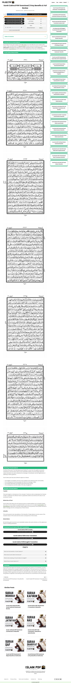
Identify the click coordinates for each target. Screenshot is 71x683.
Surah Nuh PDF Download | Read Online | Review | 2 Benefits (59, 129)
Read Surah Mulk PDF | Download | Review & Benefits (59, 37)
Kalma (60, 2)
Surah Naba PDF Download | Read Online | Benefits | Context (59, 86)
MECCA (40, 27)
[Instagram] (61, 679)
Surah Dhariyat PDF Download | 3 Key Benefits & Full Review (13, 579)
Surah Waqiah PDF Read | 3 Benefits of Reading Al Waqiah (59, 44)
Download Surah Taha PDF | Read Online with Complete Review (59, 149)
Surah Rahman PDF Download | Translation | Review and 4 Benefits (59, 15)
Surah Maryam (6, 506)
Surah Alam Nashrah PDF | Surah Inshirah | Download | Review (13, 607)
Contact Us (33, 679)
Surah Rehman (12, 49)
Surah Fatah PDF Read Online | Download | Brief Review (59, 64)
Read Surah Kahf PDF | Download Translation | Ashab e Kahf (59, 22)
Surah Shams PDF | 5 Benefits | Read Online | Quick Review (59, 136)
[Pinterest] (57, 679)
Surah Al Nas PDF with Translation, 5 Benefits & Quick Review (34, 631)
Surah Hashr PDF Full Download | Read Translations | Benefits (59, 156)
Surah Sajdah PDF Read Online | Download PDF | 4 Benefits (58, 80)
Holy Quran (24, 44)
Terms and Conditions (24, 679)
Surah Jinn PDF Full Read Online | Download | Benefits (59, 143)
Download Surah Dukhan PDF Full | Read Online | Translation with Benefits (59, 108)
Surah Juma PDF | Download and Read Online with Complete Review (59, 58)
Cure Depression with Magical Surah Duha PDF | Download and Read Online (59, 30)
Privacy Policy (13, 679)
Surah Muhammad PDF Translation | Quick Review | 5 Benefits (59, 115)
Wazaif (65, 2)
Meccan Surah (22, 46)
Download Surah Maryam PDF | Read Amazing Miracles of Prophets (59, 72)
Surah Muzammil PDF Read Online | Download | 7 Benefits (59, 51)
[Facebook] (55, 679)
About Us (6, 679)
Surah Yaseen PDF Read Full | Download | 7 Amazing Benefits (59, 8)
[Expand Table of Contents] (45, 36)
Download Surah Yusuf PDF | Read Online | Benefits (59, 100)
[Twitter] (59, 679)
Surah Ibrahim (41, 505)
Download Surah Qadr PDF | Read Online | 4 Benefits (59, 163)
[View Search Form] (68, 2)
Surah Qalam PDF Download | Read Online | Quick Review (59, 122)
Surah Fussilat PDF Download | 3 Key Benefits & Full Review (36, 579)
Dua (57, 2)
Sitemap (40, 679)
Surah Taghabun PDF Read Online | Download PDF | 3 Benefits (59, 93)
